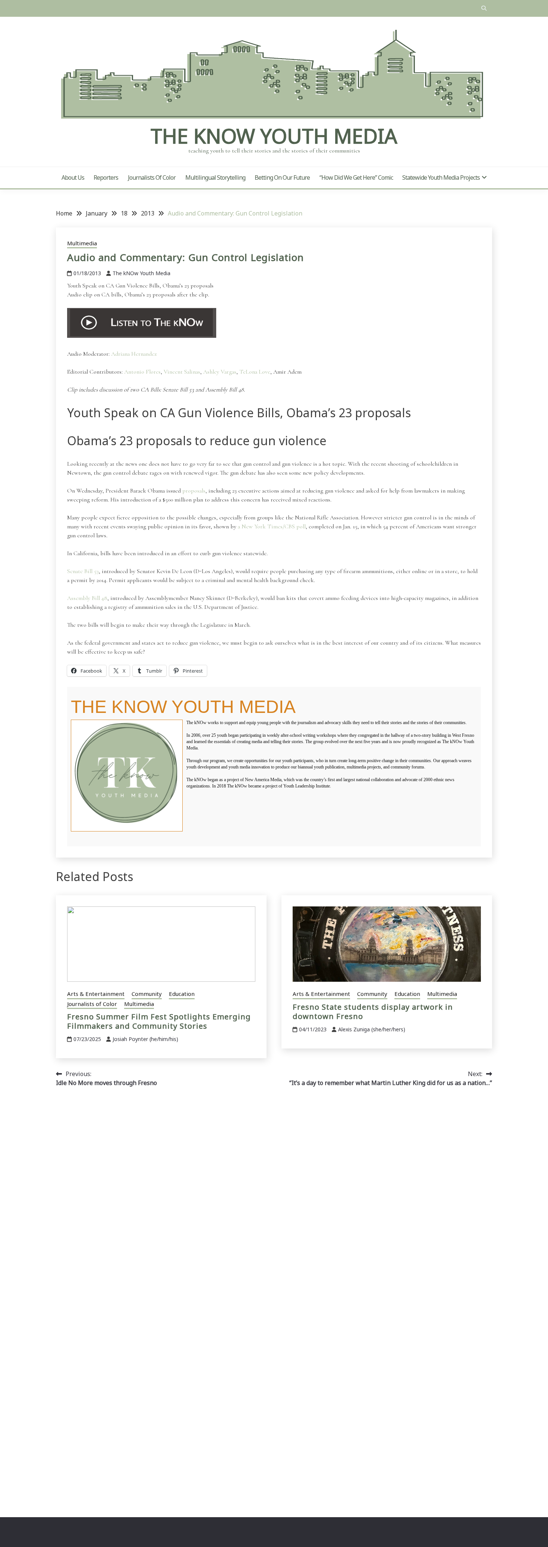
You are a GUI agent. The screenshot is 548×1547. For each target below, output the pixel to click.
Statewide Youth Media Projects (441, 177)
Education (182, 993)
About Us (73, 177)
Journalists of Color (152, 177)
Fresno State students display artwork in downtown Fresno (373, 1011)
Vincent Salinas (182, 371)
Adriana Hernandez (134, 354)
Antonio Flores (142, 371)
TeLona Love (254, 371)
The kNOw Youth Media (274, 136)
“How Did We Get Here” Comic (356, 177)
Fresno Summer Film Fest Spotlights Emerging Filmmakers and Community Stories (159, 1021)
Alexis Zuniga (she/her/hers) (371, 1029)
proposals (193, 490)
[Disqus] (274, 1198)
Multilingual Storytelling (215, 177)
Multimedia (82, 243)
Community (147, 993)
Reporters (106, 177)
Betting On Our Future (282, 177)
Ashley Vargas (219, 371)
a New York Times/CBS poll (272, 526)
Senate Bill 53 (83, 571)
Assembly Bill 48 (87, 598)
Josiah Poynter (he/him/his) (145, 1039)
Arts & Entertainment (96, 993)
